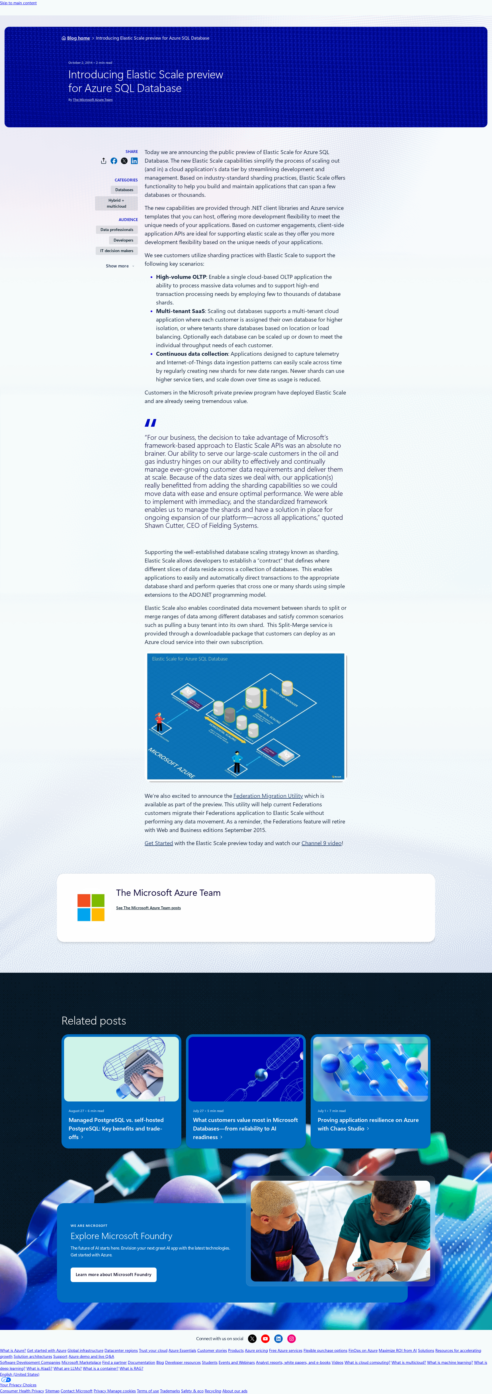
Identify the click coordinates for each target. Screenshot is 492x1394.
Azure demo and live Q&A (91, 1356)
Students (210, 1362)
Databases (124, 189)
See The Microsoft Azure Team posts (148, 908)
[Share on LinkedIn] (134, 161)
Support (60, 1356)
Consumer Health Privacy (22, 1391)
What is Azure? (13, 1350)
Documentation (141, 1362)
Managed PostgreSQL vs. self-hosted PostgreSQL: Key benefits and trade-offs (116, 1128)
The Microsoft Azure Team (93, 100)
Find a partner (114, 1362)
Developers (123, 240)
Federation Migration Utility (268, 795)
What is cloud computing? (367, 1362)
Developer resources (183, 1362)
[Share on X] (124, 161)
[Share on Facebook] (113, 161)
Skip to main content (18, 3)
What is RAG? (131, 1368)
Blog (160, 1362)
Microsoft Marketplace (81, 1362)
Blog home (78, 38)
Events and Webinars (237, 1362)
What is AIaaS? (39, 1368)
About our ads (234, 1391)
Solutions (426, 1350)
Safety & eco (192, 1391)
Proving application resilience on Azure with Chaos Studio (368, 1124)
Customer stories (212, 1350)
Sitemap (52, 1391)
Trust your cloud (153, 1350)
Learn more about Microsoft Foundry (113, 1274)
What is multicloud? (408, 1362)
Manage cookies (121, 1391)
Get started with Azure (46, 1350)
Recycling (213, 1391)
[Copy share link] (103, 161)
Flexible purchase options (325, 1350)
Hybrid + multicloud (116, 203)
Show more (117, 266)
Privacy (100, 1391)
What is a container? (100, 1368)
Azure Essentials (182, 1350)
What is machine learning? (450, 1362)
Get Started (159, 843)
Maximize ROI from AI (398, 1350)
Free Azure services (285, 1350)
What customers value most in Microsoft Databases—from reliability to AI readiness (245, 1128)
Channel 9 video (322, 843)
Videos (337, 1362)
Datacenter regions (121, 1350)
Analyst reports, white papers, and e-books (293, 1362)
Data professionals (117, 229)
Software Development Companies (30, 1362)
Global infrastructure (85, 1350)
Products (236, 1350)
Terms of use (148, 1391)
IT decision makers (116, 250)
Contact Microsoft (77, 1391)
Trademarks (170, 1391)
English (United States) (19, 1374)
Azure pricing (256, 1350)
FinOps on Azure (363, 1350)
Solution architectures (33, 1356)
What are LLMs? (68, 1368)
